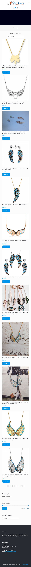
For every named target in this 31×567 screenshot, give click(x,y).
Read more (6, 72)
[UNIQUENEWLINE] (15, 3)
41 (17, 485)
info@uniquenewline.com (10, 551)
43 (21, 485)
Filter (5, 508)
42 (19, 485)
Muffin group (25, 564)
